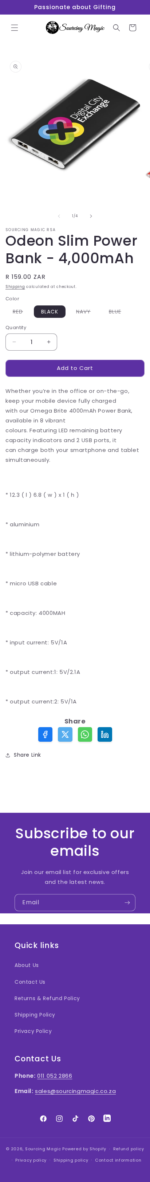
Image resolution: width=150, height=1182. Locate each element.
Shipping (15, 286)
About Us (27, 965)
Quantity (15, 327)
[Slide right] (91, 216)
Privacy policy (31, 1160)
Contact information (118, 1160)
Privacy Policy (33, 1031)
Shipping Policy (35, 1014)
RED (21, 313)
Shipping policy (71, 1160)
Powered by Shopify (84, 1149)
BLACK (49, 311)
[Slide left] (59, 216)
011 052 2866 (54, 1076)
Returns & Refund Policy (47, 998)
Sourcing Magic (43, 1149)
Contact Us (30, 982)
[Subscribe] (127, 902)
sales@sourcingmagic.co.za (75, 1091)
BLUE (119, 313)
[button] (15, 28)
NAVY (87, 313)
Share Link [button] (27, 754)
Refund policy (128, 1149)
